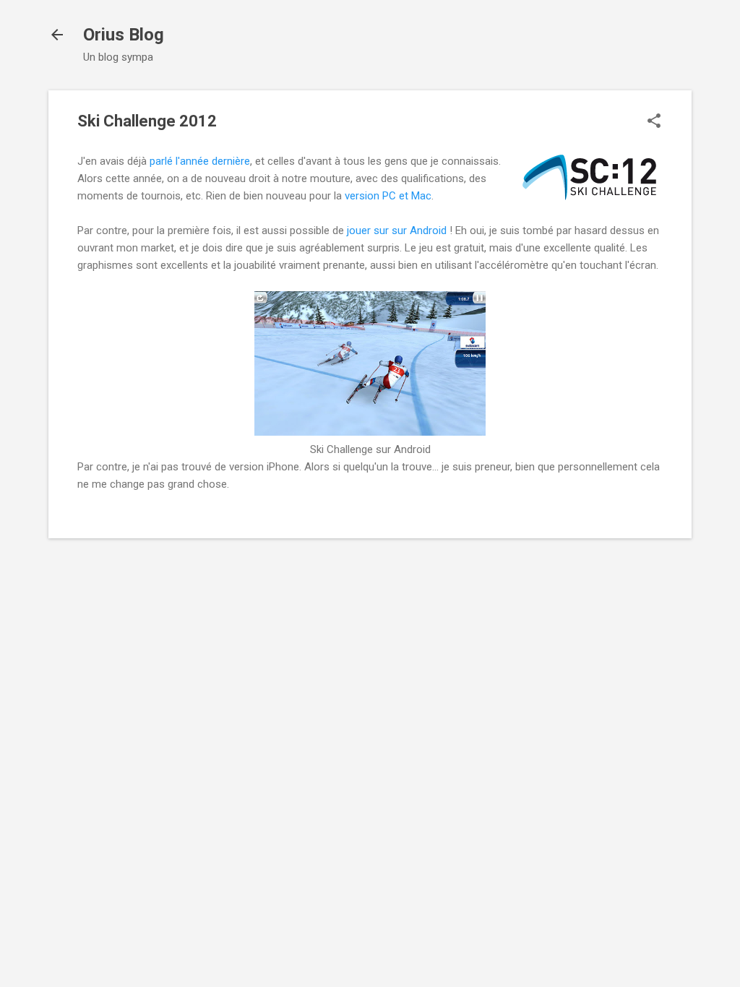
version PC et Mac (388, 195)
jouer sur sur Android (397, 230)
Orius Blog (123, 35)
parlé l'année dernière (200, 161)
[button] (654, 122)
